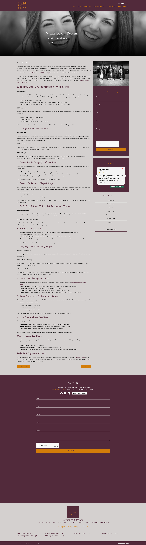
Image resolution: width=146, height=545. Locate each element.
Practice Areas (99, 7)
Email (98, 105)
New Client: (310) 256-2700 (58, 389)
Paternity (111, 222)
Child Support (111, 204)
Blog (119, 7)
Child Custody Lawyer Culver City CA (27, 536)
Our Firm (80, 7)
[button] (124, 176)
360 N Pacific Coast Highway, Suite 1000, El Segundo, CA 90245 (73, 387)
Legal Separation (111, 215)
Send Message (111, 149)
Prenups (111, 226)
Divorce (111, 208)
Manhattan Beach (101, 522)
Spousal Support (111, 229)
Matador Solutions (121, 543)
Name (98, 97)
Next (86, 366)
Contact (125, 7)
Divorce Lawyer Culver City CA (54, 533)
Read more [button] (102, 182)
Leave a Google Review (79, 393)
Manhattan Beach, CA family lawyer (41, 73)
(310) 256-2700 (122, 4)
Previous (23, 366)
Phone (97, 121)
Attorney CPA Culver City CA (110, 533)
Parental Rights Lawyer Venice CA (26, 533)
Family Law (111, 211)
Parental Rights (26, 63)
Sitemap (127, 543)
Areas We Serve (111, 7)
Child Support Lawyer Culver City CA (55, 536)
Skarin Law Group (80, 357)
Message (98, 129)
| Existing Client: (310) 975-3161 (75, 389)
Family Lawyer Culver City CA (82, 533)
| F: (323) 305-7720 (89, 389)
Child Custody (111, 200)
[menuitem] (73, 6)
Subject (98, 113)
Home (73, 7)
